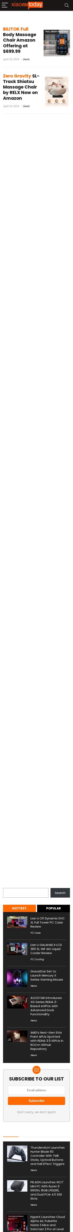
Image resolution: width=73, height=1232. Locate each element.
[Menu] (5, 5)
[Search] (67, 5)
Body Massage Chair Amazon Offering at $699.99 (19, 40)
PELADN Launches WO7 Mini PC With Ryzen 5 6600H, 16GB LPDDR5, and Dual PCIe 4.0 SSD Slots (46, 1190)
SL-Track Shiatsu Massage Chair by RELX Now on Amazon (21, 87)
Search (8, 886)
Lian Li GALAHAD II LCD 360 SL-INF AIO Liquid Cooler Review (46, 949)
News (33, 986)
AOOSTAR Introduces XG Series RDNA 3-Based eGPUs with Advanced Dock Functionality (46, 1006)
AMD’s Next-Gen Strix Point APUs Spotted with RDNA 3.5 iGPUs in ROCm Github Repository (46, 1040)
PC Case (35, 933)
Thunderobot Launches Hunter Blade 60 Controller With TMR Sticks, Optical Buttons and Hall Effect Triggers (47, 1156)
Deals (26, 59)
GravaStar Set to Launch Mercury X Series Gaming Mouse (46, 975)
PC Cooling (37, 959)
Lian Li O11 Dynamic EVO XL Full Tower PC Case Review (47, 922)
